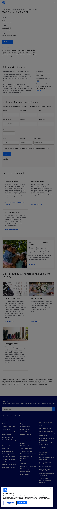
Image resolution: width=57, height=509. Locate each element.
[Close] (50, 488)
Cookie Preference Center (10, 503)
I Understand (22, 502)
